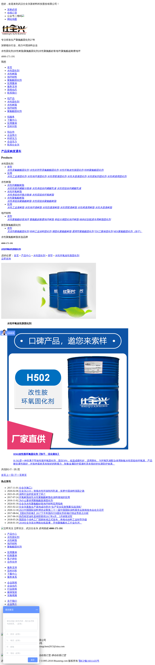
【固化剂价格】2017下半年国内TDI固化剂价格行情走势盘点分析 (53, 513)
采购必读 (12, 9)
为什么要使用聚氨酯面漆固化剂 (35, 500)
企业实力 (12, 141)
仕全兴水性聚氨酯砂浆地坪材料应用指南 (40, 503)
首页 (9, 67)
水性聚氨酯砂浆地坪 (18, 219)
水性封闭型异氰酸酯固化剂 (44, 170)
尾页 (24, 475)
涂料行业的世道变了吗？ (32, 494)
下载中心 (12, 120)
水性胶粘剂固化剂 (97, 176)
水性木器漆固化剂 (77, 176)
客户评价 (12, 558)
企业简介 (12, 135)
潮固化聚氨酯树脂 (61, 231)
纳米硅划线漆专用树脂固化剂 (95, 219)
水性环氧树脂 (14, 191)
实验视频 (12, 595)
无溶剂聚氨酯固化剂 (18, 231)
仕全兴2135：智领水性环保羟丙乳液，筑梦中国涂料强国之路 (51, 491)
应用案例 (12, 83)
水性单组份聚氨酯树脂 (19, 201)
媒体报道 (12, 592)
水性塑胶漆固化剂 (57, 176)
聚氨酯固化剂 (14, 80)
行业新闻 (12, 589)
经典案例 (12, 555)
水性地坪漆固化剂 (37, 176)
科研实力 (12, 138)
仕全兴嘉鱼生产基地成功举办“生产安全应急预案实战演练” (50, 507)
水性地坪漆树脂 (33, 207)
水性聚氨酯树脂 (15, 198)
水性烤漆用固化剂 (117, 176)
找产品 (11, 98)
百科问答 (12, 126)
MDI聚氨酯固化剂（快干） (128, 231)
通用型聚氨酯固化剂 (83, 231)
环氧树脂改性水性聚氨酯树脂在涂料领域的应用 (44, 497)
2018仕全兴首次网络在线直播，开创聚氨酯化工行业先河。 (50, 522)
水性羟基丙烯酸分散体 (19, 188)
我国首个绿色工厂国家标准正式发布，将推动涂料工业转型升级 (52, 519)
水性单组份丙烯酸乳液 (44, 188)
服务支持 (12, 86)
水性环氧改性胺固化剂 (71, 170)
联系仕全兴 (13, 144)
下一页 (18, 475)
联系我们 (12, 93)
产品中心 (26, 255)
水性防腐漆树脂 (50, 207)
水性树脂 (12, 73)
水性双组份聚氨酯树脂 (44, 201)
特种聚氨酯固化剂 (94, 170)
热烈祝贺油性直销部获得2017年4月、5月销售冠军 (45, 516)
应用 (9, 173)
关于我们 (12, 601)
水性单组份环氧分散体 (19, 194)
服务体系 (12, 577)
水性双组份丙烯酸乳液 (69, 188)
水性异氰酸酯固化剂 (18, 170)
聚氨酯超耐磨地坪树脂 (42, 219)
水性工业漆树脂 (15, 207)
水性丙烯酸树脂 (15, 185)
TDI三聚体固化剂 (103, 231)
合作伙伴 (12, 562)
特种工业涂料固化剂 (40, 231)
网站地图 (12, 19)
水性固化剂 (13, 70)
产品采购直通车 (11, 151)
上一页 (9, 475)
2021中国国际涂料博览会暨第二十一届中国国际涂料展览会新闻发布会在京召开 (61, 510)
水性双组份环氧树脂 (43, 194)
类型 (9, 167)
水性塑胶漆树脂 (68, 207)
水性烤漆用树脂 (86, 207)
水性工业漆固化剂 (17, 176)
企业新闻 (12, 582)
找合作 (11, 132)
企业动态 (12, 586)
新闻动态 (12, 89)
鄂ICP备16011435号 (89, 661)
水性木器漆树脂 (103, 207)
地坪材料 (12, 77)
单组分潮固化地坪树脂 (66, 219)
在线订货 (12, 12)
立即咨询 (6, 258)
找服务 (11, 117)
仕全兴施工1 (25, 487)
